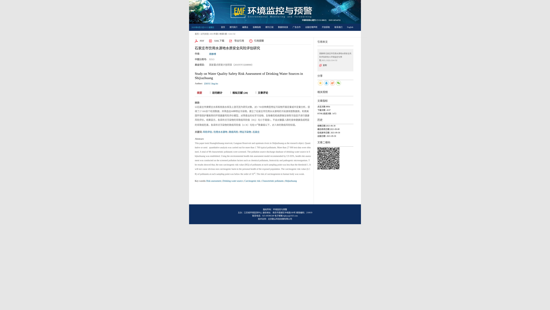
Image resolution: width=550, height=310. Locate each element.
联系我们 (338, 27)
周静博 (212, 54)
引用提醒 (259, 40)
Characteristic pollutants (272, 181)
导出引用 (239, 40)
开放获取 (326, 27)
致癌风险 (233, 132)
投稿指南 (257, 27)
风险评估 (207, 132)
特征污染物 (245, 132)
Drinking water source (233, 181)
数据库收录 (283, 27)
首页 (223, 27)
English (350, 27)
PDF (202, 40)
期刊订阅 (269, 27)
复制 (325, 65)
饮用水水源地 (220, 132)
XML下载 (219, 40)
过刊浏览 (205, 34)
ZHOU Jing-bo (211, 83)
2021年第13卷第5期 (218, 34)
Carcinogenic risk (252, 181)
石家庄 (256, 132)
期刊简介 (234, 27)
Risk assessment (213, 181)
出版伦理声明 (311, 27)
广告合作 (297, 27)
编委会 (245, 27)
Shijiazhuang (291, 181)
